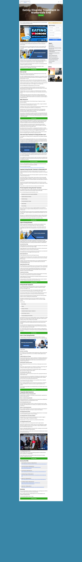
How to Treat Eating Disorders (54, 58)
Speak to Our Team (34, 282)
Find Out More (33, 118)
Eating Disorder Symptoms (53, 56)
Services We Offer (52, 61)
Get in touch (41, 15)
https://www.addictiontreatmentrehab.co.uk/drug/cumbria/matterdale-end (33, 471)
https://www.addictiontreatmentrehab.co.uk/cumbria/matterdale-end (32, 487)
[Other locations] (59, 2)
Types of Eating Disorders (53, 55)
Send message (55, 39)
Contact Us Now (34, 498)
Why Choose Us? (51, 46)
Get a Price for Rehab (33, 161)
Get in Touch (34, 389)
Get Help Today (33, 69)
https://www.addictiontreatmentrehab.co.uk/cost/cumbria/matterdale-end (32, 167)
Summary (50, 62)
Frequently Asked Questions (53, 59)
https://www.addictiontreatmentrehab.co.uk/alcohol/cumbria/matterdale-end (34, 463)
